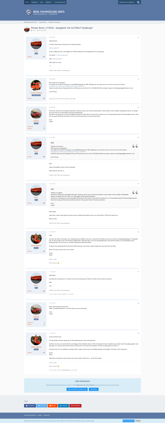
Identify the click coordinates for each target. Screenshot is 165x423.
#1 (138, 37)
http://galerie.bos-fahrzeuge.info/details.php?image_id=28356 (65, 86)
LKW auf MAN (53, 48)
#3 (138, 107)
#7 (138, 271)
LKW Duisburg (56, 59)
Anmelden (93, 389)
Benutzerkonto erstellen (77, 389)
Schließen (138, 420)
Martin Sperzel (66, 370)
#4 (138, 137)
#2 (138, 79)
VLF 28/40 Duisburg (60, 55)
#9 (138, 333)
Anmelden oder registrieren (126, 2)
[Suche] (138, 2)
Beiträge (30, 56)
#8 (138, 303)
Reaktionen (30, 126)
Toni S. (34, 30)
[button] (30, 405)
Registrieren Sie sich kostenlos (85, 385)
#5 (138, 183)
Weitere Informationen (128, 420)
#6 (138, 232)
